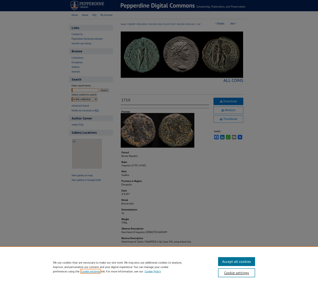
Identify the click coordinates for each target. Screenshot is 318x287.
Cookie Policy (153, 271)
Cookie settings (90, 271)
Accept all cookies (236, 261)
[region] (159, 266)
